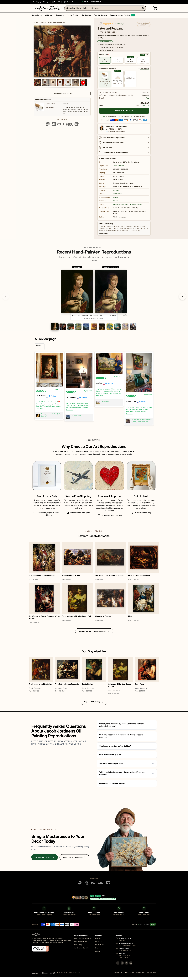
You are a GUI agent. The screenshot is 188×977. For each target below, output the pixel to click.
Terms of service (129, 972)
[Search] (143, 8)
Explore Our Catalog (43, 857)
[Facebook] (117, 963)
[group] (94, 293)
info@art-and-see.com (117, 131)
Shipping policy (140, 972)
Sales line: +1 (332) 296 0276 (92, 2)
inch (142, 55)
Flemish (115, 197)
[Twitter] (122, 963)
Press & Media (99, 945)
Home (36, 22)
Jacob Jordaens (45, 22)
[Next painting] (182, 296)
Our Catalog (78, 945)
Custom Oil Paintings (80, 941)
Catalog (97, 951)
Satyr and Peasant (59, 22)
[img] (41, 390)
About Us (98, 938)
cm (147, 55)
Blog (96, 948)
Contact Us (98, 941)
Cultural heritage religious (122, 204)
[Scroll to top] (185, 974)
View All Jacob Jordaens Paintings (92, 631)
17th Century (117, 194)
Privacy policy (151, 972)
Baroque (116, 190)
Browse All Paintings (92, 702)
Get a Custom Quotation (72, 857)
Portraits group (137, 204)
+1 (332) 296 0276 (115, 129)
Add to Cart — (124, 111)
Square (115, 201)
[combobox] (105, 8)
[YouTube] (130, 963)
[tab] (55, 326)
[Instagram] (126, 963)
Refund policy (118, 972)
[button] (155, 8)
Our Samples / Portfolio (81, 948)
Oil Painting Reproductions (82, 938)
